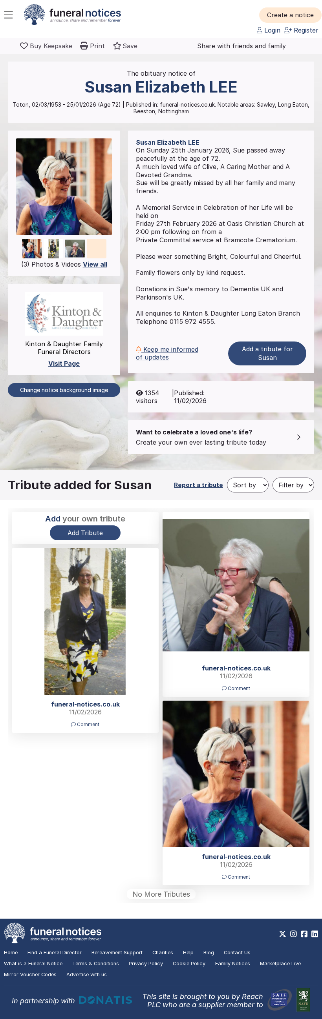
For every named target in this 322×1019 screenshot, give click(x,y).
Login (271, 30)
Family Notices (232, 963)
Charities (162, 952)
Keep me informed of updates (167, 353)
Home (11, 952)
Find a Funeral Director (54, 952)
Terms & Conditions (95, 963)
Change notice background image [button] (64, 390)
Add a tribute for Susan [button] (267, 353)
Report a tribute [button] (198, 485)
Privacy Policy (146, 963)
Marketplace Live (280, 963)
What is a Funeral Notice (33, 963)
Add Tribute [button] (85, 533)
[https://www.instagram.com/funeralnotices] (293, 934)
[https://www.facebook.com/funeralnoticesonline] (304, 934)
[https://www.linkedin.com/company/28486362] (314, 934)
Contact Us (237, 952)
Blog (208, 952)
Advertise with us (86, 974)
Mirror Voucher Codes (30, 974)
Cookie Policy (189, 963)
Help (188, 952)
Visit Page (64, 363)
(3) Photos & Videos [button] (64, 264)
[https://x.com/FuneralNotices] (282, 934)
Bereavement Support (117, 952)
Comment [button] (238, 688)
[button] (290, 14)
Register (305, 30)
